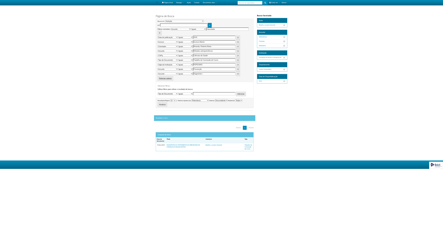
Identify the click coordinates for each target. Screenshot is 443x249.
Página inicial (168, 2)
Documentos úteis (209, 2)
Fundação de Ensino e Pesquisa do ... (271, 57)
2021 (260, 81)
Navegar (179, 2)
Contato (196, 2)
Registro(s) (231, 100)
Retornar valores (165, 78)
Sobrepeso (262, 45)
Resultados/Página (164, 100)
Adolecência (263, 37)
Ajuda (189, 2)
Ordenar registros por (184, 100)
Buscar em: (161, 21)
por (159, 25)
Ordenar (211, 100)
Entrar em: (275, 2)
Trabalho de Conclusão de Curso (248, 147)
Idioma (284, 2)
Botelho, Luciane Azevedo (214, 145)
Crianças (262, 41)
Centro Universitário (265, 69)
